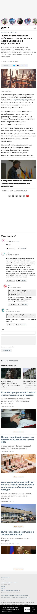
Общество (13, 32)
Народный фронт (20, 100)
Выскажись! (6, 65)
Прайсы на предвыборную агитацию (10, 590)
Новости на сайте (5, 577)
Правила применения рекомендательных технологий (14, 595)
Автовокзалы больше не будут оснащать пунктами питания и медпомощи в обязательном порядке (18, 486)
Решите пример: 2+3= (8, 347)
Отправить (6, 350)
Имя (3, 329)
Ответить (23, 248)
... (6, 239)
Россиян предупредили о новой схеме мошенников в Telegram (18, 393)
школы (4, 190)
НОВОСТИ (4, 32)
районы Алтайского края (18, 190)
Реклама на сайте (5, 584)
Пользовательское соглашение (9, 582)
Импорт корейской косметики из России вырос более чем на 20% (17, 439)
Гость (7, 253)
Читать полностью (18, 432)
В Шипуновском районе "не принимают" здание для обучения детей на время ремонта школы (16, 183)
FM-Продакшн (4, 579)
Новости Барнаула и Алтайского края (10, 592)
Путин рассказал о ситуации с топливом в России (17, 533)
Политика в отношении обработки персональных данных (15, 597)
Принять (27, 609)
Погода (3, 586)
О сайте (3, 588)
